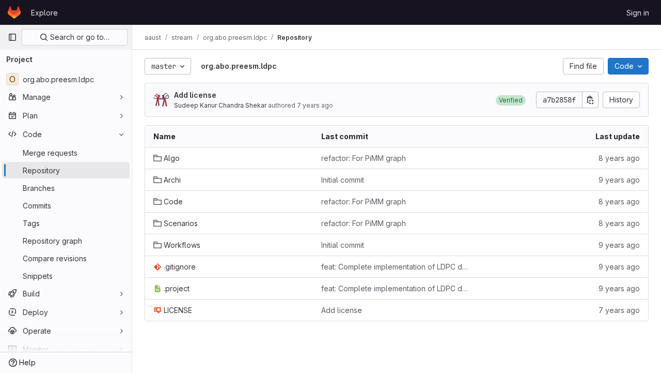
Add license (195, 95)
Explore (44, 12)
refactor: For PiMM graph (363, 158)
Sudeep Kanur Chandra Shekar (220, 105)
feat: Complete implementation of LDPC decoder (397, 266)
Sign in (637, 12)
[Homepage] (14, 12)
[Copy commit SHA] (590, 100)
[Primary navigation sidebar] (12, 37)
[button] (511, 100)
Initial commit (342, 179)
